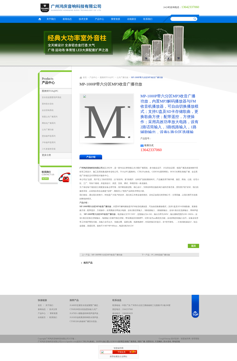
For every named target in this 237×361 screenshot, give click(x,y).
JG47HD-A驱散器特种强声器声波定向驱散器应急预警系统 (86, 313)
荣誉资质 (115, 19)
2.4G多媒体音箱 (48, 149)
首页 (39, 19)
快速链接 (42, 300)
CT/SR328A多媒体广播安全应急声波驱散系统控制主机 (86, 321)
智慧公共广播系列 (49, 117)
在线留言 (131, 19)
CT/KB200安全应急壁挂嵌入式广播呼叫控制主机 (86, 309)
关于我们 (51, 19)
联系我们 (147, 19)
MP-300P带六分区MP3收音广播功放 (107, 255)
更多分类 (46, 155)
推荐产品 (74, 300)
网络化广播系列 (48, 123)
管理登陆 (195, 339)
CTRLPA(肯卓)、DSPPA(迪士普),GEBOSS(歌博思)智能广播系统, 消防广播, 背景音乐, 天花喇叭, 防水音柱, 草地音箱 (130, 341)
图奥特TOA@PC (50, 91)
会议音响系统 (48, 110)
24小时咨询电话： (172, 7)
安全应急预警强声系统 (51, 97)
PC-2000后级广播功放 (160, 255)
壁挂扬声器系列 (48, 136)
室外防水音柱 (48, 104)
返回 (193, 246)
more (45, 179)
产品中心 (99, 19)
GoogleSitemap (165, 339)
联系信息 (116, 300)
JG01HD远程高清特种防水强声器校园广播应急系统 (86, 317)
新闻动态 (67, 19)
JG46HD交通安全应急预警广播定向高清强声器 (86, 305)
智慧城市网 (185, 339)
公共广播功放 (48, 129)
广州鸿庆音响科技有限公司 (77, 7)
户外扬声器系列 (48, 142)
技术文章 (83, 19)
